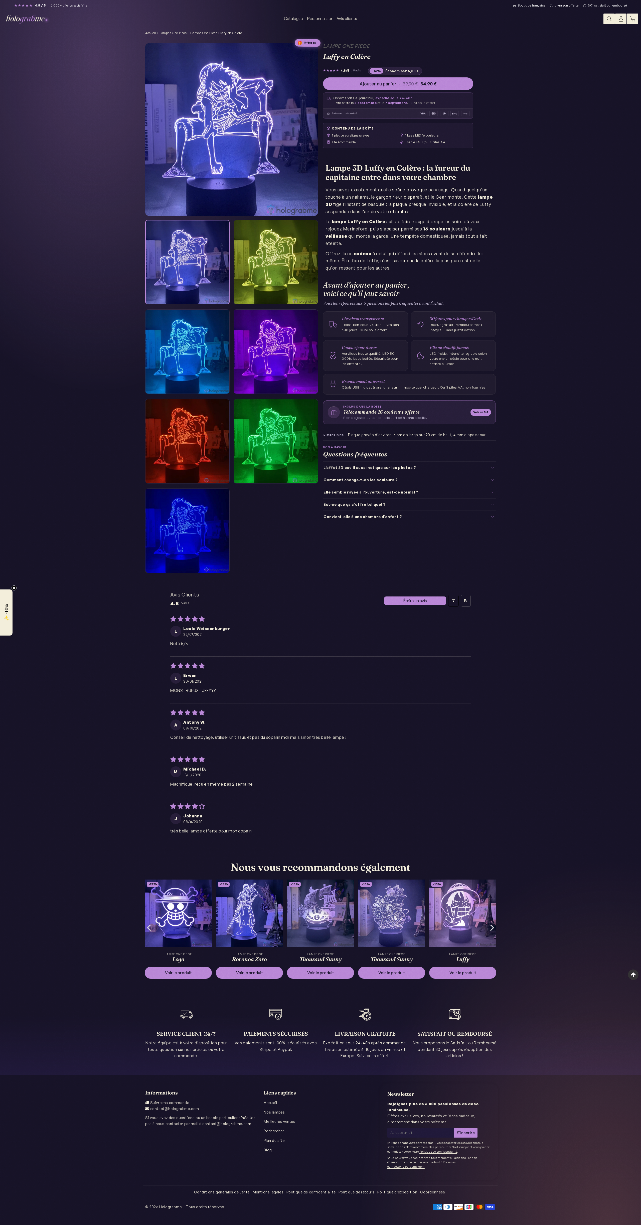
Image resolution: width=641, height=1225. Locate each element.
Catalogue (293, 18)
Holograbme (170, 1207)
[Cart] (632, 19)
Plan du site (274, 1140)
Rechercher (274, 1131)
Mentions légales (268, 1192)
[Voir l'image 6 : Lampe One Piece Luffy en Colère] (276, 441)
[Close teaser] (14, 587)
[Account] (620, 19)
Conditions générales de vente (222, 1192)
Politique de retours (356, 1192)
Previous (149, 927)
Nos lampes (274, 1112)
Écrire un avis (415, 600)
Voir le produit (178, 972)
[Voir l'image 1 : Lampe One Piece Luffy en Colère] (187, 262)
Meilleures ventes (279, 1121)
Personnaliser (319, 18)
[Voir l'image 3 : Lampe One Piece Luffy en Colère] (187, 351)
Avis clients (347, 18)
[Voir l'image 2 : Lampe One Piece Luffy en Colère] (276, 262)
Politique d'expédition (397, 1192)
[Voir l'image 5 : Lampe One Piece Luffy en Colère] (187, 441)
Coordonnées (432, 1192)
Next (492, 927)
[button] (6, 612)
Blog (268, 1150)
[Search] (609, 19)
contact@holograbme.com (174, 1108)
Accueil (150, 33)
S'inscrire (466, 1132)
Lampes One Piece (173, 33)
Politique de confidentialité (438, 1151)
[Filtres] (453, 601)
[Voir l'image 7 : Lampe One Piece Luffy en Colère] (187, 530)
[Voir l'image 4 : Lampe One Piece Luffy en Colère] (276, 351)
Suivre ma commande (169, 1102)
